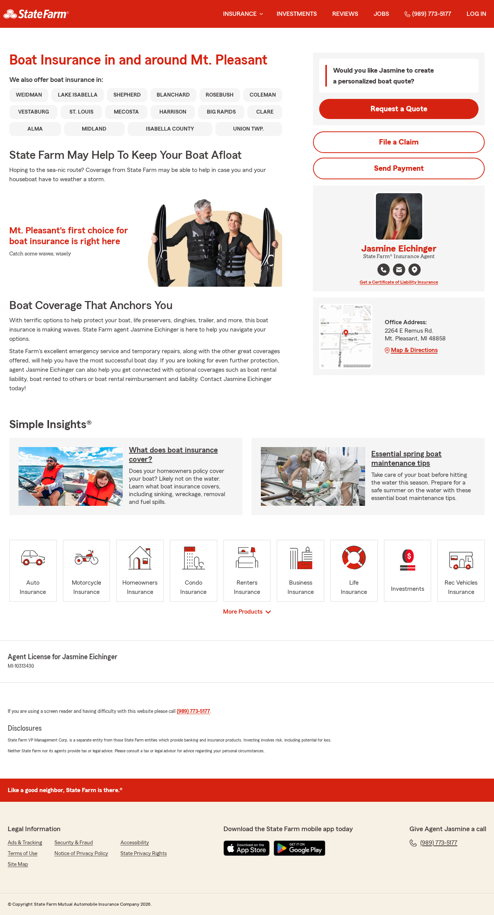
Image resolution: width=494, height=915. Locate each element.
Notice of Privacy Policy (81, 853)
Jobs (381, 14)
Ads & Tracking (25, 842)
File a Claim (399, 142)
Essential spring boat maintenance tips (406, 458)
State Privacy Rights (143, 853)
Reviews (345, 14)
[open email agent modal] (399, 271)
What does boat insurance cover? (173, 454)
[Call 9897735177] (383, 270)
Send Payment (399, 168)
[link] (36, 14)
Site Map (18, 864)
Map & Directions (414, 350)
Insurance (240, 14)
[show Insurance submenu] (260, 14)
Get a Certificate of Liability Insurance (399, 282)
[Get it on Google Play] (299, 848)
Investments (297, 14)
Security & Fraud (73, 842)
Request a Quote (398, 109)
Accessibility (134, 842)
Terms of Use (22, 853)
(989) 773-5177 (431, 14)
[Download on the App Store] (246, 848)
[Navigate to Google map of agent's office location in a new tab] (414, 270)
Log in (476, 14)
